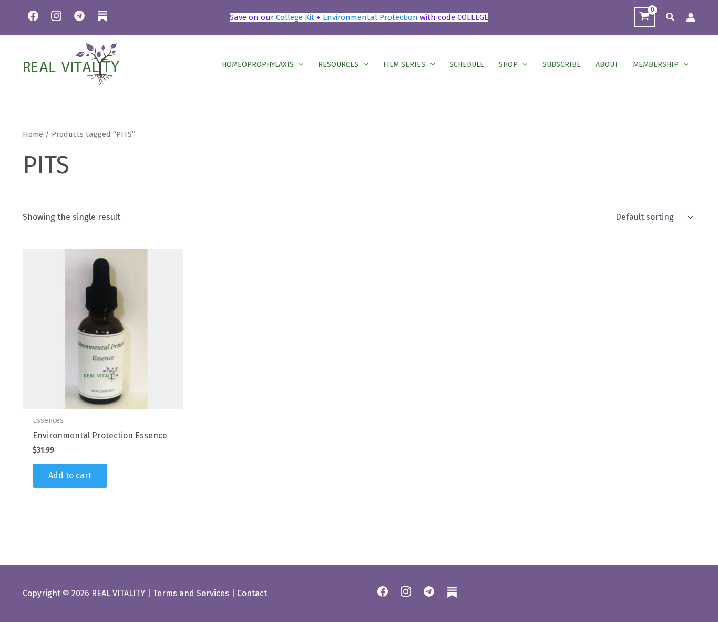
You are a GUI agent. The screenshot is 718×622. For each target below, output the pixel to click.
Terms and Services (191, 593)
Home (33, 134)
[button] (670, 17)
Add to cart (69, 475)
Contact (252, 593)
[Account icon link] (690, 17)
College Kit (295, 17)
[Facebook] (33, 15)
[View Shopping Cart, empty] (644, 17)
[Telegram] (79, 15)
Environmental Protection (370, 17)
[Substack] (102, 22)
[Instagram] (56, 15)
